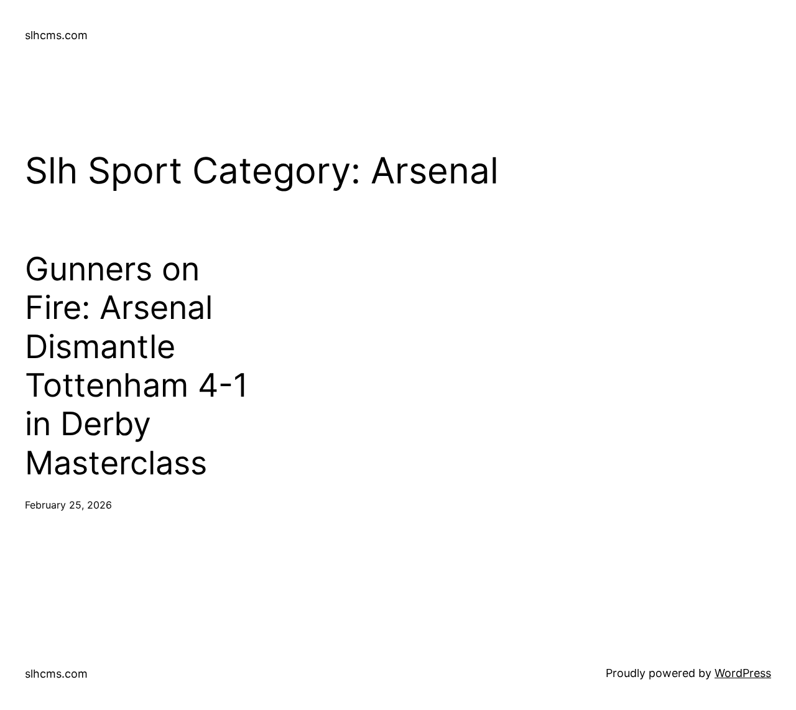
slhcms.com (56, 35)
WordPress (743, 673)
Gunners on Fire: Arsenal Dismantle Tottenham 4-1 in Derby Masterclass (136, 366)
